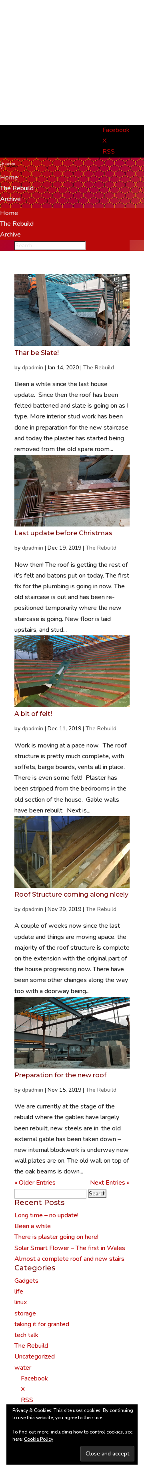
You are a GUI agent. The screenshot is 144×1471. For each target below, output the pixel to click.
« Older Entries (35, 1182)
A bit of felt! (33, 714)
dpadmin (32, 367)
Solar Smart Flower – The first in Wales (69, 1248)
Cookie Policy (38, 1439)
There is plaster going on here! (56, 1236)
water (22, 1367)
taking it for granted (41, 1324)
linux (20, 1302)
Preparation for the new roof (60, 1075)
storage (25, 1313)
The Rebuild (17, 188)
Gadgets (26, 1280)
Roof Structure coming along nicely (71, 894)
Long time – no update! (46, 1215)
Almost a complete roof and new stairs (69, 1258)
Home (9, 177)
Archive (10, 199)
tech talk (26, 1335)
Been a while (32, 1226)
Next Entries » (110, 1182)
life (18, 1291)
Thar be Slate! (36, 353)
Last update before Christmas (63, 533)
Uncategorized (34, 1356)
